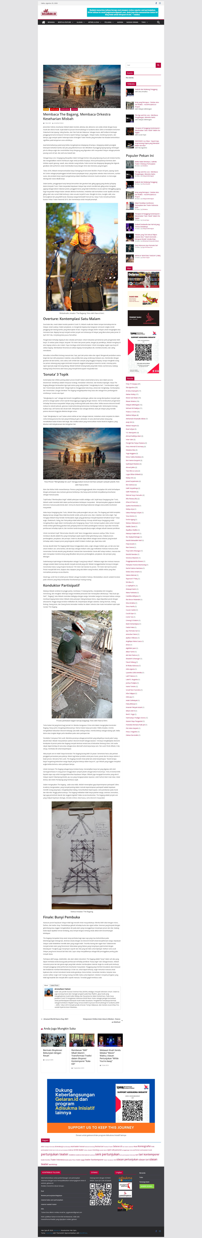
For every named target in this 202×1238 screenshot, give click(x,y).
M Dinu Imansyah (132, 391)
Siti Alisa (129, 582)
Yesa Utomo (130, 516)
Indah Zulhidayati (132, 700)
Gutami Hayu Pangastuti (134, 721)
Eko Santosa (130, 485)
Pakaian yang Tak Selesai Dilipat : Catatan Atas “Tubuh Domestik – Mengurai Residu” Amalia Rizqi (146, 237)
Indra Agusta (130, 669)
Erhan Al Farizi (131, 502)
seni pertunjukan (107, 1154)
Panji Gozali (130, 544)
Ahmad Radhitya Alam (133, 436)
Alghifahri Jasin (131, 648)
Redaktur (145, 166)
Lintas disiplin (88, 1150)
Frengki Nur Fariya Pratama (135, 443)
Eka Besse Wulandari (133, 600)
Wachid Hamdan (131, 554)
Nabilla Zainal (130, 526)
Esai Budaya (66, 1146)
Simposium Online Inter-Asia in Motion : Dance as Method (101, 1020)
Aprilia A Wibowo (131, 638)
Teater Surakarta (108, 1160)
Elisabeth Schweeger (133, 659)
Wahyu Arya (130, 509)
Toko (144, 22)
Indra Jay (129, 697)
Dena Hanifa (130, 606)
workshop (53, 1164)
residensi (72, 1155)
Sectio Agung (130, 520)
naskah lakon (103, 1150)
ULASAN (79, 22)
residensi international (82, 1155)
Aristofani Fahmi (58, 123)
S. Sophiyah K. (130, 586)
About (46, 985)
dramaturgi (59, 1146)
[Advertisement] (101, 47)
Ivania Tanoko (131, 686)
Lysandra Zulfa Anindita (134, 673)
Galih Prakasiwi (131, 492)
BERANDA (51, 22)
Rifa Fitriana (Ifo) (131, 499)
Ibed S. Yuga (130, 714)
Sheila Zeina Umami (133, 572)
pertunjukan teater (54, 1154)
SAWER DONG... (147, 1186)
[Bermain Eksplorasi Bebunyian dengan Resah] (53, 1035)
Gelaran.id (117, 1146)
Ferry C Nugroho (131, 732)
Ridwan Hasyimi (131, 426)
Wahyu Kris (130, 478)
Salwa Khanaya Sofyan (133, 513)
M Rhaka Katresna (132, 666)
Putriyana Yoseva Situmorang (136, 565)
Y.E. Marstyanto (131, 433)
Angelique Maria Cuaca (134, 641)
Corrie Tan (129, 617)
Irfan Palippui (130, 693)
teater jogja (80, 1160)
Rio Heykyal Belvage (133, 537)
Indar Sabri (129, 440)
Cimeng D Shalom (132, 620)
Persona (74, 109)
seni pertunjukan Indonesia (127, 1155)
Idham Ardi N (130, 711)
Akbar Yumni (130, 652)
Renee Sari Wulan (132, 398)
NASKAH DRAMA (132, 22)
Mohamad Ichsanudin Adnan (151, 241)
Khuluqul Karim (131, 589)
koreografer (144, 1146)
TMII (115, 1160)
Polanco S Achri (131, 412)
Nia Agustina (130, 387)
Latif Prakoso (130, 676)
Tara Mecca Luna (132, 471)
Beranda (142, 1173)
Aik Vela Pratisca (131, 655)
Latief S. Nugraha (132, 679)
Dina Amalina (146, 184)
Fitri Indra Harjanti (132, 728)
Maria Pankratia (131, 593)
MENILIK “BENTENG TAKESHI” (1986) (148, 256)
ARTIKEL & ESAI (93, 22)
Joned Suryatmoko (132, 481)
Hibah (135, 1146)
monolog (95, 1150)
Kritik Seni (52, 1150)
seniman (92, 1155)
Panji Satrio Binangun (133, 551)
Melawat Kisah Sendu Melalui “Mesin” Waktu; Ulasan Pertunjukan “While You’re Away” (110, 1056)
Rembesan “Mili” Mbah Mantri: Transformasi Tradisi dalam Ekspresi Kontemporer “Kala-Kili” (81, 1057)
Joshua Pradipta (131, 683)
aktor (42, 1146)
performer (136, 1150)
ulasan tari (144, 1159)
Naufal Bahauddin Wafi (134, 540)
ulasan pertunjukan (127, 1159)
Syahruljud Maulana (132, 464)
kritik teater (79, 1150)
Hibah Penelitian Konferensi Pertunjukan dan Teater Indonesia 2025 (146, 205)
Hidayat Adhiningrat (148, 176)
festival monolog (90, 1146)
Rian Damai (130, 547)
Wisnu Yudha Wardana (133, 457)
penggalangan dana (127, 1150)
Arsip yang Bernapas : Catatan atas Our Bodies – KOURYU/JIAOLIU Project (147, 194)
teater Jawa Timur (70, 1160)
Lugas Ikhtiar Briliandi (133, 474)
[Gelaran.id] (43, 22)
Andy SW (129, 422)
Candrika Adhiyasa (132, 596)
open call (110, 1150)
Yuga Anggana (131, 453)
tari (137, 1154)
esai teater (75, 1146)
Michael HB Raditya (132, 408)
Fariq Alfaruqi (130, 704)
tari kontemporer (149, 1154)
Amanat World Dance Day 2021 (56, 1019)
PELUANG (108, 22)
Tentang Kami (144, 1182)
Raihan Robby (130, 394)
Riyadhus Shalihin (132, 530)
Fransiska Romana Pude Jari (135, 725)
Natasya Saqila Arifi (132, 533)
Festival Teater (108, 1146)
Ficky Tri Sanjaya (131, 384)
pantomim (118, 1150)
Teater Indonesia (57, 1159)
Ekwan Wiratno (131, 401)
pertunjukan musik (146, 1150)
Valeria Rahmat (131, 575)
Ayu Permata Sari (147, 247)
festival (81, 1146)
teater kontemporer (94, 1159)
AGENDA (120, 22)
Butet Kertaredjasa (132, 624)
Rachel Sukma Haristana (134, 568)
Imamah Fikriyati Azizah (134, 707)
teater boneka (45, 1160)
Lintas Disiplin (65, 109)
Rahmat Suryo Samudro (134, 495)
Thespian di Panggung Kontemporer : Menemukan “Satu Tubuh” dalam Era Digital (147, 216)
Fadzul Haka (130, 627)
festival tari (99, 1146)
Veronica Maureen (132, 558)
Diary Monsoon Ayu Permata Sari (146, 245)
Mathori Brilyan (131, 415)
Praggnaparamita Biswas (134, 561)
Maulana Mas (130, 450)
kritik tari (71, 1150)
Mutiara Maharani (132, 523)
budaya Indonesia (49, 1146)
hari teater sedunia (127, 1146)
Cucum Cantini (131, 610)
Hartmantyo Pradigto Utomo (136, 718)
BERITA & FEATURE (64, 22)
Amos (128, 645)
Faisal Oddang (131, 662)
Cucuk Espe (146, 220)
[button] (72, 22)
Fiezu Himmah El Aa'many (135, 446)
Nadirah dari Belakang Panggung (146, 182)
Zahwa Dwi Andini (132, 735)
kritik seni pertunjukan (61, 1150)
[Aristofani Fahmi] (49, 992)
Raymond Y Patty (132, 579)
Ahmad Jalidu (130, 467)
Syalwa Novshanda (132, 506)
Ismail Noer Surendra (133, 690)
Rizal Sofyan (146, 257)
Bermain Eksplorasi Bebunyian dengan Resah (52, 1053)
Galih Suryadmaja (132, 488)
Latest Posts (54, 985)
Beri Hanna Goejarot (133, 460)
